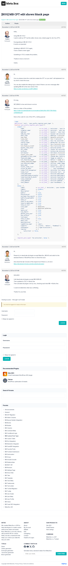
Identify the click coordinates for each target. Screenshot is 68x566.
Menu (64, 3)
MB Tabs (7, 475)
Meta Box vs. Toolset (52, 539)
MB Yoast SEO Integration (12, 504)
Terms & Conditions (28, 563)
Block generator (6, 554)
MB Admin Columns (10, 417)
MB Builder (8, 425)
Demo (3, 546)
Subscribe (61, 553)
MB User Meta (9, 496)
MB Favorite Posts (10, 449)
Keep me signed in (8, 319)
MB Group (8, 457)
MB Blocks (8, 422)
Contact (26, 535)
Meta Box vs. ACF (51, 537)
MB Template (9, 478)
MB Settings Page (10, 470)
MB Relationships (10, 462)
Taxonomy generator (7, 552)
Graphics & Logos (29, 537)
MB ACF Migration (10, 415)
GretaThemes (50, 527)
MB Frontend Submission (12, 451)
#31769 (63, 27)
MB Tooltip (8, 491)
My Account (27, 527)
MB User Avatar (9, 494)
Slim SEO (48, 525)
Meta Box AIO (9, 507)
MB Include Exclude (10, 459)
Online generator (6, 548)
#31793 (64, 270)
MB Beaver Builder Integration (13, 420)
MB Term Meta (9, 480)
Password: (5, 315)
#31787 (63, 95)
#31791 (64, 246)
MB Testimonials (9, 483)
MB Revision (8, 467)
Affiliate (26, 529)
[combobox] (34, 396)
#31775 (64, 69)
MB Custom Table (10, 438)
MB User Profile (9, 499)
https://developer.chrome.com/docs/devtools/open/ (29, 264)
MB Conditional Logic (11, 433)
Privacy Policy (18, 563)
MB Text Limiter (9, 486)
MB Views (8, 501)
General (7, 412)
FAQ (25, 531)
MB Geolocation (9, 454)
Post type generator (7, 550)
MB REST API (8, 465)
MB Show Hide (9, 472)
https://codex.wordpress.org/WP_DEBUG (26, 89)
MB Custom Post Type (12, 19)
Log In (62, 323)
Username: (5, 311)
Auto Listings (50, 529)
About (25, 525)
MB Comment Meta (10, 430)
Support (3, 19)
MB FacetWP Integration (12, 446)
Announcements (9, 409)
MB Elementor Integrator (12, 444)
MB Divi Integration (10, 441)
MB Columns (8, 428)
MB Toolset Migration (11, 488)
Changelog (27, 533)
